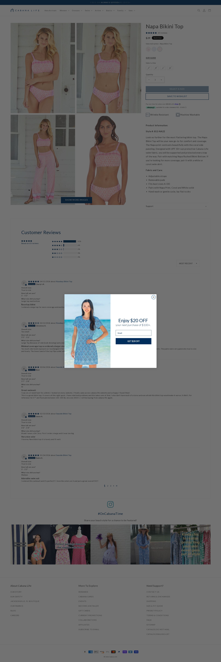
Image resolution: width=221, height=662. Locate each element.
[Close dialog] (154, 297)
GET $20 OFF (133, 341)
